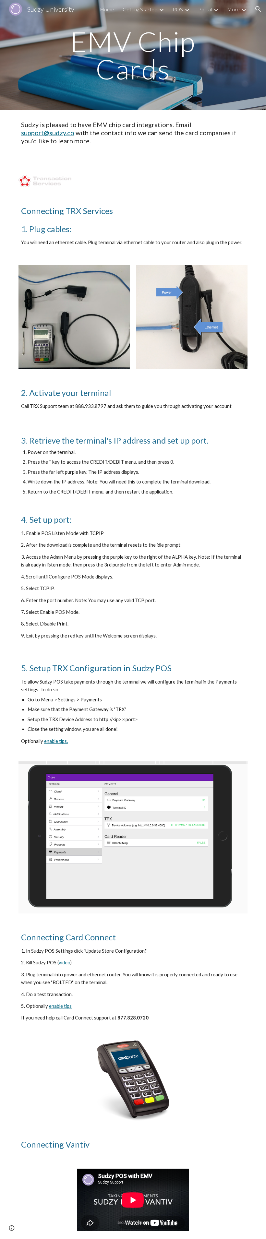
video (64, 962)
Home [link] (107, 9)
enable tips (60, 1006)
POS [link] (178, 9)
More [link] (233, 9)
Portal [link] (205, 9)
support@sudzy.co (47, 133)
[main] (133, 55)
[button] (258, 9)
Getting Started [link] (140, 9)
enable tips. (56, 741)
